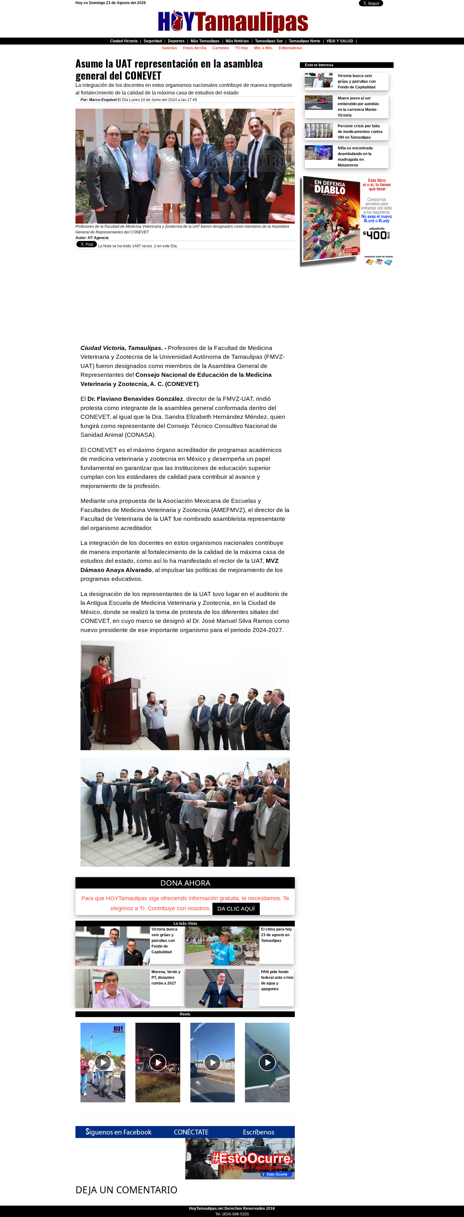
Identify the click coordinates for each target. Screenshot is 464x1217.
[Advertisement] (185, 293)
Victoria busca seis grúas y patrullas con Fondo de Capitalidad (164, 940)
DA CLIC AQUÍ (236, 909)
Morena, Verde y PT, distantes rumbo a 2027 (166, 977)
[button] (102, 1062)
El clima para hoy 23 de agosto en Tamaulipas (276, 935)
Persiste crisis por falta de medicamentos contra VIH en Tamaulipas (360, 132)
